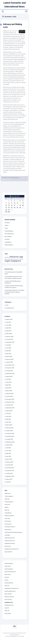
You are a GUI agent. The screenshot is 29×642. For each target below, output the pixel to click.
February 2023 (9, 427)
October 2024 (9, 370)
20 (23, 205)
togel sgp (21, 259)
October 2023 (9, 405)
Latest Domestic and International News (14, 4)
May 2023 (8, 419)
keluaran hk (7, 257)
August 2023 (9, 410)
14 (6, 205)
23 (11, 207)
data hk (6, 225)
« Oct (6, 211)
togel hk (7, 608)
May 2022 (8, 453)
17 (14, 205)
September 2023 (10, 407)
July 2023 (8, 413)
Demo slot (7, 504)
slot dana (7, 239)
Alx (23, 636)
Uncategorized (6, 179)
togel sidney (8, 613)
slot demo (7, 222)
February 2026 (9, 336)
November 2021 (10, 470)
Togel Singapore (9, 231)
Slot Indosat (8, 521)
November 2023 (10, 402)
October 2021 (9, 473)
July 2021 (8, 482)
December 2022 (10, 433)
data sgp (7, 499)
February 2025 (9, 359)
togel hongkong (10, 259)
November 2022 (10, 436)
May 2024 (8, 385)
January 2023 (9, 430)
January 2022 (9, 464)
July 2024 (8, 379)
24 (14, 207)
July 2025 (8, 345)
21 (6, 207)
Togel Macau (8, 242)
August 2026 (9, 319)
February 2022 (9, 462)
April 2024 (8, 387)
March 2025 (9, 356)
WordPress (14, 636)
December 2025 (10, 342)
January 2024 (9, 396)
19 (20, 205)
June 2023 (8, 416)
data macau (8, 566)
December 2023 (10, 399)
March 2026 (9, 333)
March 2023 (9, 425)
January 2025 (9, 362)
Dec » (9, 211)
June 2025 (8, 348)
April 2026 (8, 330)
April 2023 (8, 422)
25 (17, 207)
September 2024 (10, 373)
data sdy (7, 510)
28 (6, 209)
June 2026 (8, 325)
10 (14, 203)
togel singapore (13, 261)
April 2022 (8, 456)
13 (23, 203)
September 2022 (10, 442)
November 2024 (10, 367)
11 (17, 203)
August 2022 (9, 445)
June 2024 (8, 382)
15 (9, 205)
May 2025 (8, 350)
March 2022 (9, 459)
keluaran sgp (16, 256)
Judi (7, 305)
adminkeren (16, 177)
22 (9, 207)
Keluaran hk (8, 493)
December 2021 (10, 467)
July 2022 (8, 447)
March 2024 (9, 390)
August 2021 (9, 479)
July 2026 (8, 322)
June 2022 (8, 450)
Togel (6, 228)
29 (9, 209)
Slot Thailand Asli (9, 233)
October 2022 (9, 439)
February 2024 (9, 393)
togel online (16, 259)
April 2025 (8, 353)
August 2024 (9, 376)
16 (11, 205)
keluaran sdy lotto (9, 596)
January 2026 (9, 339)
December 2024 (10, 365)
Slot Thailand (8, 236)
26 (20, 207)
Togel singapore (9, 496)
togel (6, 259)
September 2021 (10, 476)
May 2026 (8, 328)
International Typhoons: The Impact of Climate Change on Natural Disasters (14, 292)
